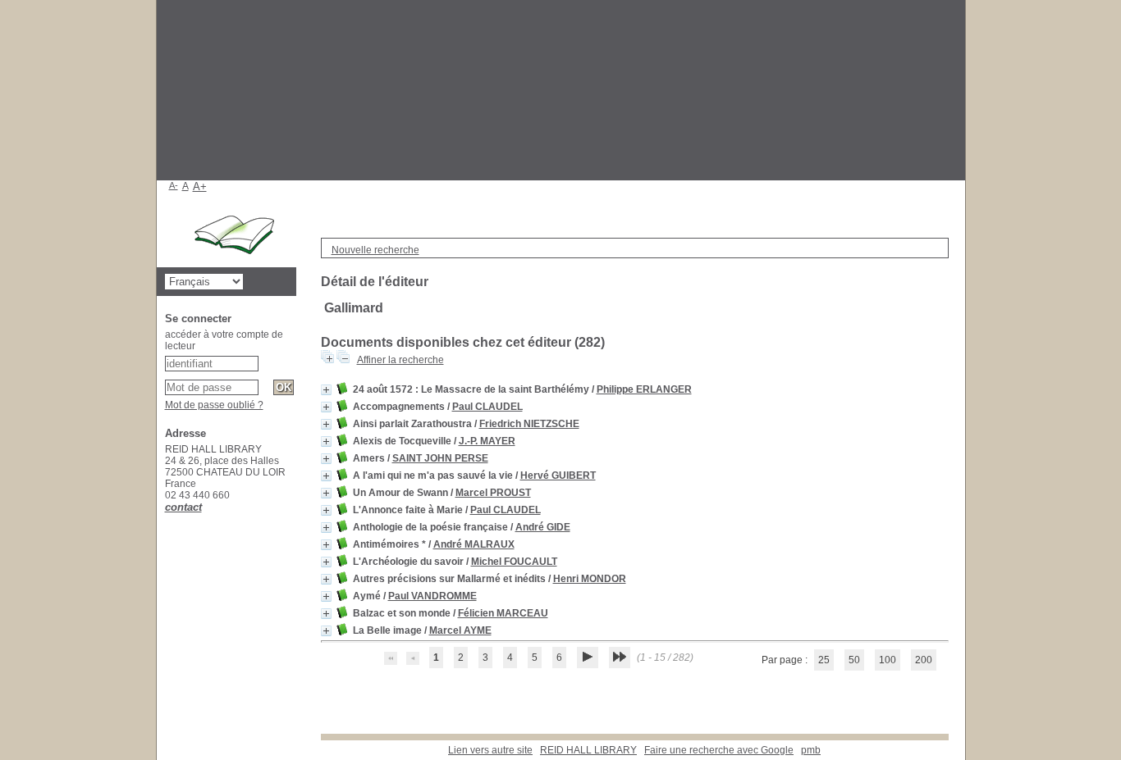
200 (923, 660)
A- (173, 185)
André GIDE (542, 527)
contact (183, 507)
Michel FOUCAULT (514, 561)
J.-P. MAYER (487, 441)
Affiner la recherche (400, 360)
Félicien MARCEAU (503, 613)
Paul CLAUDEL (487, 406)
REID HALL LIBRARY (588, 750)
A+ (200, 186)
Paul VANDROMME (432, 596)
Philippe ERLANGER (644, 389)
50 (854, 660)
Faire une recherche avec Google (719, 750)
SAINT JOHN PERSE (440, 458)
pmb (811, 750)
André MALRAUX (474, 544)
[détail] (326, 390)
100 (887, 660)
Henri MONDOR (589, 579)
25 (824, 660)
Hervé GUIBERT (558, 475)
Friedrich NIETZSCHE (529, 424)
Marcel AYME (460, 630)
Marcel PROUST (493, 492)
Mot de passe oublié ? (214, 405)
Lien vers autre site (490, 750)
